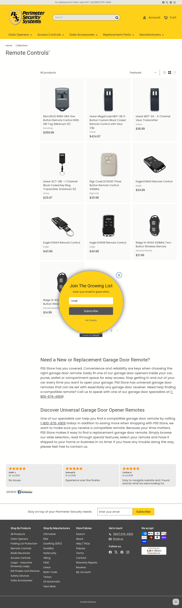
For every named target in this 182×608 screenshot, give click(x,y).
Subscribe (91, 311)
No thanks (91, 320)
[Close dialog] (119, 275)
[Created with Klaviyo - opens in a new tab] (91, 335)
